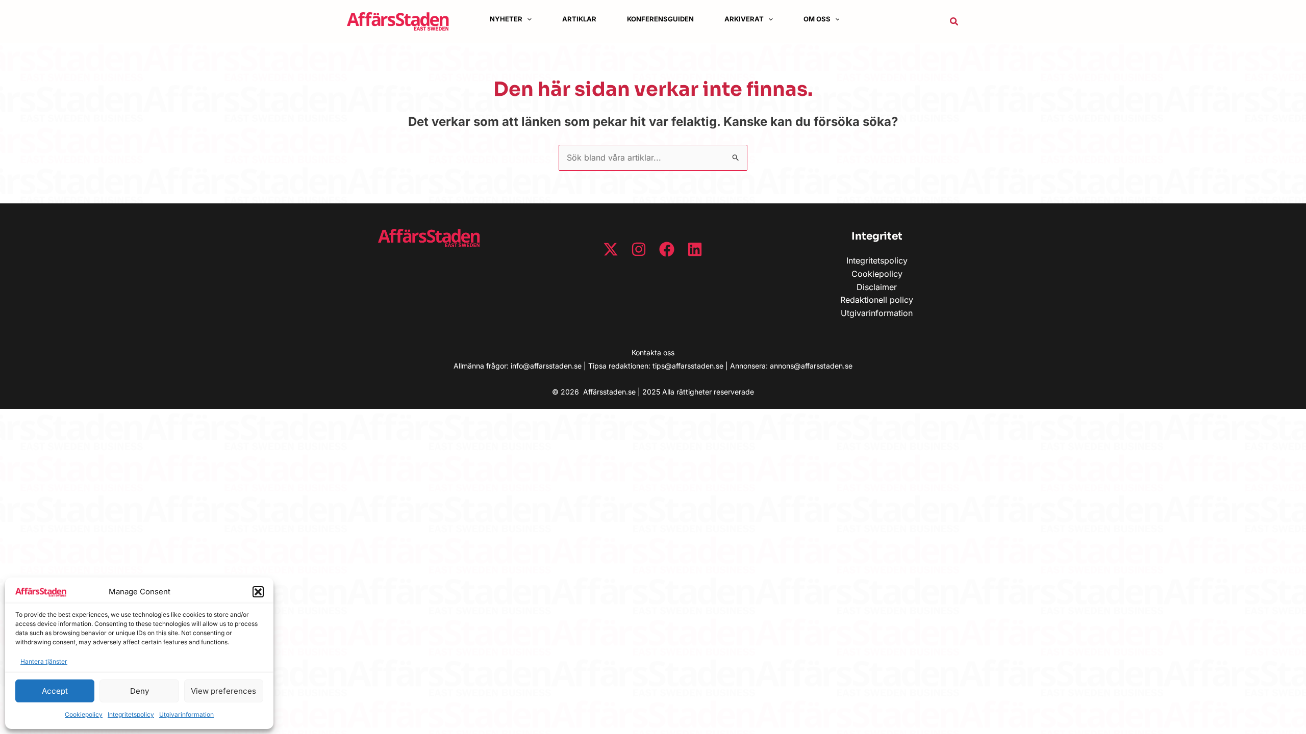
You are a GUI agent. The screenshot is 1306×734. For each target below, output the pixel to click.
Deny (139, 691)
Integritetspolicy (131, 714)
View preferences (223, 691)
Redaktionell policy (876, 300)
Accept (55, 691)
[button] (258, 592)
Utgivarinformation (186, 714)
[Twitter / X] (610, 249)
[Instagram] (638, 249)
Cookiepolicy (84, 714)
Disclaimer (877, 287)
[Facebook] (666, 249)
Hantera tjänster (43, 661)
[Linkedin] (694, 249)
